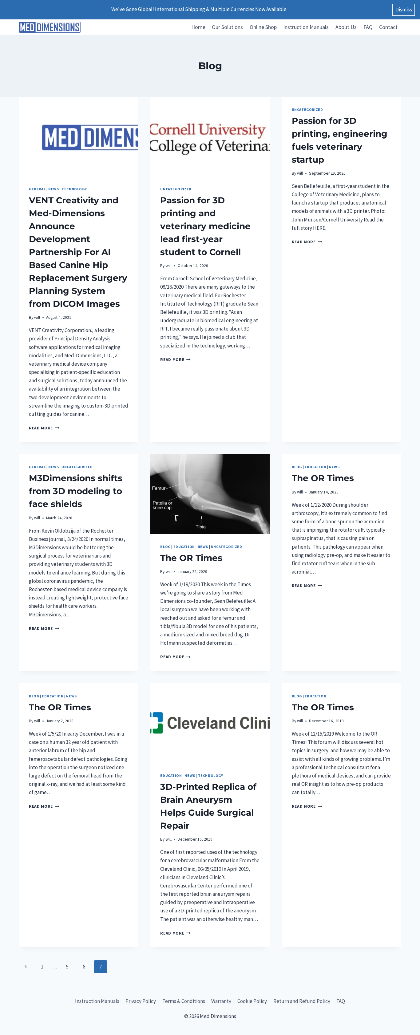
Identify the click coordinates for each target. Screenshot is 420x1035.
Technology (74, 189)
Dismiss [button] (403, 9)
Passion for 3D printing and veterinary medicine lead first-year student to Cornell (205, 226)
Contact (388, 26)
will (37, 317)
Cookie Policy (252, 1001)
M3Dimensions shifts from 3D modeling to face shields (75, 491)
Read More (44, 428)
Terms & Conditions (183, 1001)
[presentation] (78, 136)
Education (184, 546)
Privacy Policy (140, 1001)
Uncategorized (176, 189)
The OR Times (191, 558)
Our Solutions (227, 26)
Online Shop (263, 26)
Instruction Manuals (306, 26)
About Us (346, 26)
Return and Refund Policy (301, 1001)
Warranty (221, 1001)
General (37, 189)
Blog (165, 546)
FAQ (368, 26)
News (53, 189)
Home (198, 26)
